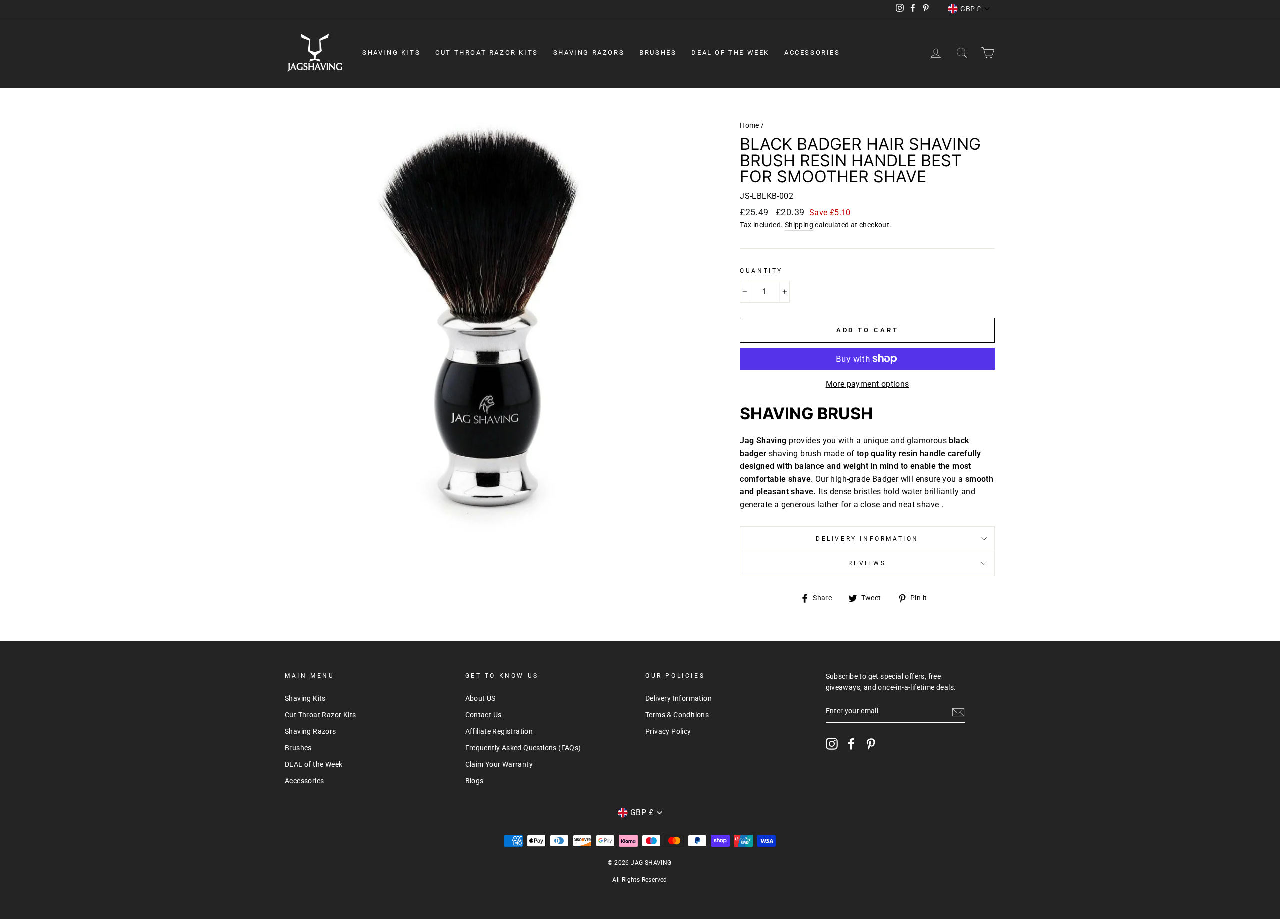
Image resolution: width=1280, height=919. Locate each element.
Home (750, 125)
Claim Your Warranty (500, 764)
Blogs (475, 781)
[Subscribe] (958, 711)
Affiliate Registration (500, 731)
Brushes (658, 52)
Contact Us (484, 715)
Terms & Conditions (677, 715)
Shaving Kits (391, 52)
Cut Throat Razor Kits (487, 52)
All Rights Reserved (640, 879)
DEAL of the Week (731, 52)
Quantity (761, 270)
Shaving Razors (589, 52)
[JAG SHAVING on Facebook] (852, 744)
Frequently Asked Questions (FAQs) (524, 748)
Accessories (812, 52)
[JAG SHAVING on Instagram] (832, 744)
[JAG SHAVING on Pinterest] (871, 744)
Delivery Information (867, 538)
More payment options (868, 384)
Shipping (799, 225)
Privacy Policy (669, 731)
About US (481, 698)
